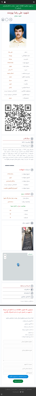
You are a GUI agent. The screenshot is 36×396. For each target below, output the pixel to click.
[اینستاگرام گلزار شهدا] (23, 392)
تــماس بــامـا (14, 389)
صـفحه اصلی (29, 389)
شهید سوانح (18, 16)
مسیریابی (30, 254)
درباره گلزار (8, 389)
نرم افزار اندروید (22, 389)
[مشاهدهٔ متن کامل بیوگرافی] (3, 150)
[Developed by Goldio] (1, 394)
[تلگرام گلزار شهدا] (20, 392)
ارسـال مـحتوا (18, 381)
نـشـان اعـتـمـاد (16, 392)
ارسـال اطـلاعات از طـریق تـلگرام (18, 377)
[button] (18, 265)
